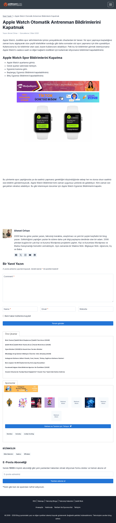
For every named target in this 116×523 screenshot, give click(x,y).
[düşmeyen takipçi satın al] (36, 402)
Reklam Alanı (63, 402)
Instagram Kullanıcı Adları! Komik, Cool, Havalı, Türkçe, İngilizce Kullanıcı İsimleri (34, 358)
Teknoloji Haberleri (66, 501)
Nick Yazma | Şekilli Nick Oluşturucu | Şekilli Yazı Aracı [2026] (27, 340)
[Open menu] (110, 4)
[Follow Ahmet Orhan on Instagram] (25, 255)
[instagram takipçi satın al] (23, 402)
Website (83, 309)
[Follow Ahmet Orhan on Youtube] (30, 255)
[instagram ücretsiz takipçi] (58, 388)
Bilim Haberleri (8, 454)
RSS (34, 501)
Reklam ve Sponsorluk (63, 507)
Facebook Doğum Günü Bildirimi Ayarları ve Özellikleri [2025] (27, 367)
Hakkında (48, 507)
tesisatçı (18, 434)
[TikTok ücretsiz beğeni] (58, 97)
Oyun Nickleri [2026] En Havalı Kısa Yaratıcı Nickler (23, 349)
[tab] (11, 333)
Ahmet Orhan (13, 33)
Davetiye (9, 434)
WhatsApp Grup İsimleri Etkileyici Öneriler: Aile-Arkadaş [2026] (28, 354)
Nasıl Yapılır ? (8, 16)
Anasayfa (39, 507)
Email (45, 309)
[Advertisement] (58, 161)
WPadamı (27, 454)
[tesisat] (9, 402)
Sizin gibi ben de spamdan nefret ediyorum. (23, 487)
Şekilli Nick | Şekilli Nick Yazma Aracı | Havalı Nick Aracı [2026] (28, 345)
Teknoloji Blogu (51, 501)
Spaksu (18, 454)
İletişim (77, 507)
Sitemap (41, 501)
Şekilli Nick (79, 501)
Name (7, 309)
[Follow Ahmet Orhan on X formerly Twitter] (21, 255)
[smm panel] (58, 86)
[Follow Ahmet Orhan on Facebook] (16, 255)
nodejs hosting (29, 434)
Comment (9, 276)
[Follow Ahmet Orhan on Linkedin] (35, 255)
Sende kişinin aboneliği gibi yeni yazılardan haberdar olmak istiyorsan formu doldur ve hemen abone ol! (54, 468)
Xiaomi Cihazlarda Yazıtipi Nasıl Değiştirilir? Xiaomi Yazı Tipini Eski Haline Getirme (35, 372)
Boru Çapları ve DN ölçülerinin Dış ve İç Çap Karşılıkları (25, 363)
